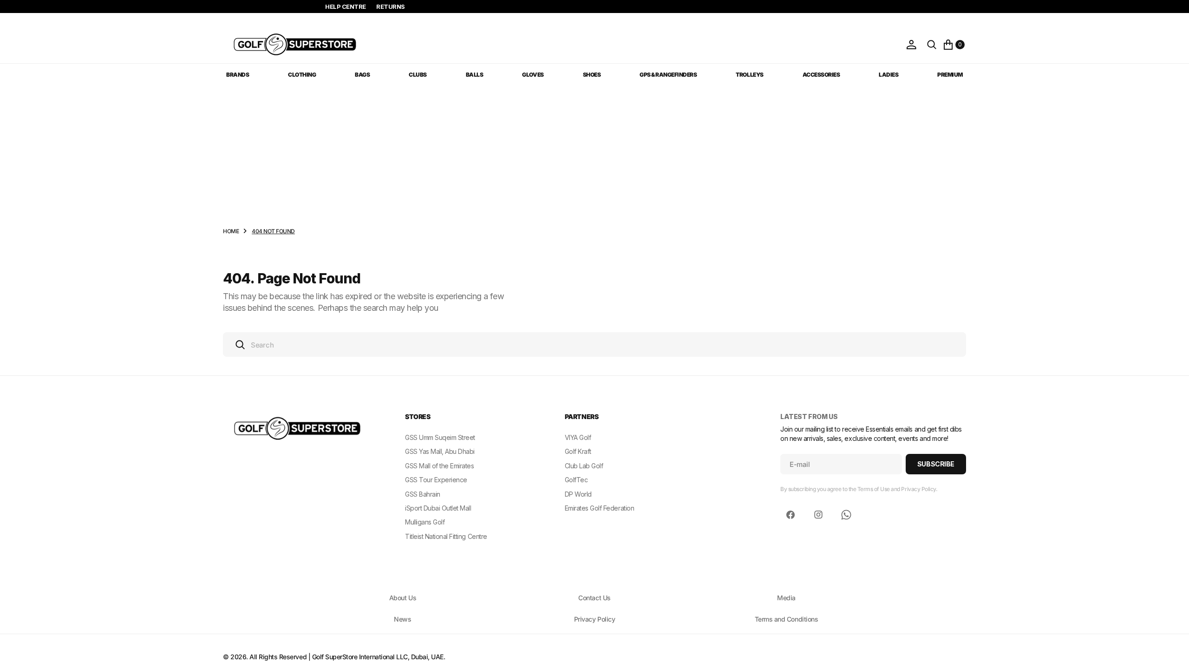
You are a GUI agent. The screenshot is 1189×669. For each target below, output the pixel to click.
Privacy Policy (594, 619)
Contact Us (594, 598)
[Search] (931, 44)
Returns (390, 6)
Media (786, 598)
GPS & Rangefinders (668, 74)
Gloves (532, 74)
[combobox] (594, 344)
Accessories (821, 74)
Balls (474, 74)
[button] (911, 44)
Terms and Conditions (786, 619)
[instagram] (818, 515)
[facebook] (790, 515)
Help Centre (345, 6)
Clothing (302, 74)
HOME (231, 231)
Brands (237, 74)
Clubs (418, 74)
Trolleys (749, 74)
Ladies (888, 74)
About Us (402, 598)
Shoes (592, 74)
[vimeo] (846, 515)
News (402, 619)
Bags (362, 74)
